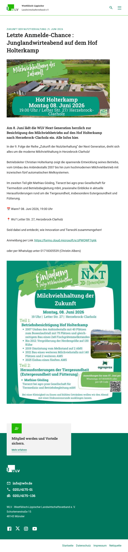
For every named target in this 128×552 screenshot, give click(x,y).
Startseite (67, 545)
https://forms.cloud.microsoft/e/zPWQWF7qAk (65, 240)
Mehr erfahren (19, 450)
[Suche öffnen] (111, 7)
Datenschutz (83, 545)
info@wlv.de (22, 483)
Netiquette (115, 545)
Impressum (100, 545)
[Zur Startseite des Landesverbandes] (14, 8)
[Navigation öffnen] (119, 7)
